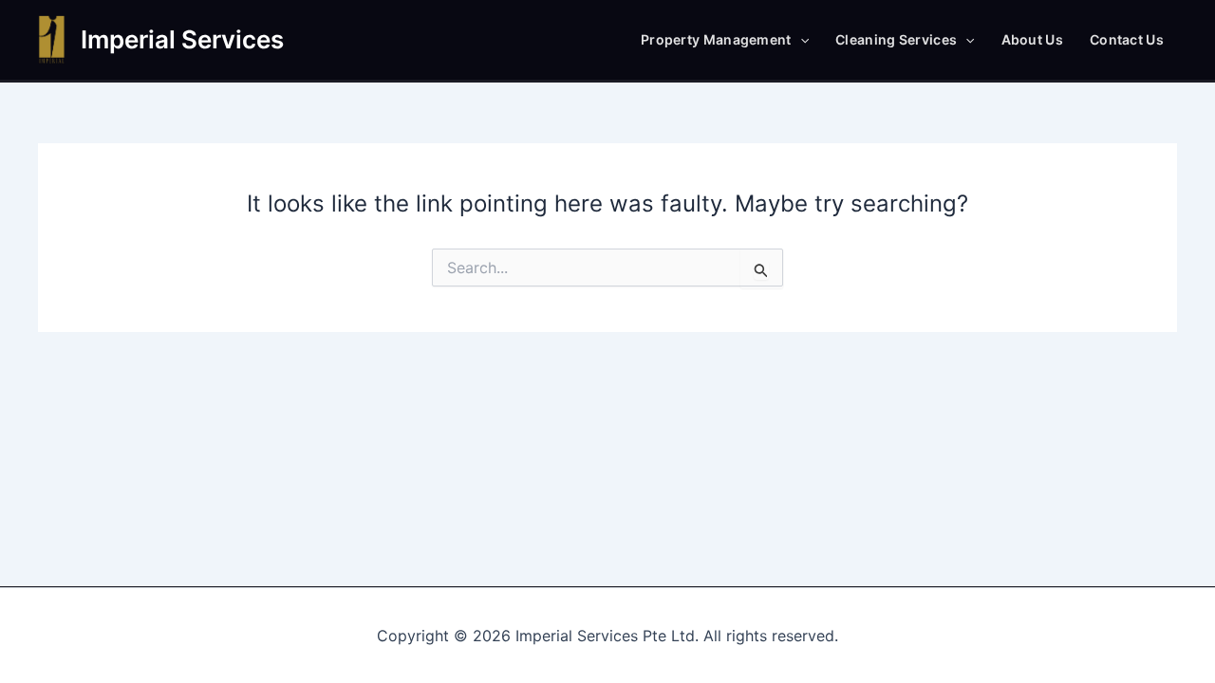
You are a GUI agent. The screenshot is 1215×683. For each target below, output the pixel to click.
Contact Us (1127, 39)
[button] (800, 40)
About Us (1032, 39)
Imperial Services (182, 39)
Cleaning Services (896, 39)
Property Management (716, 39)
